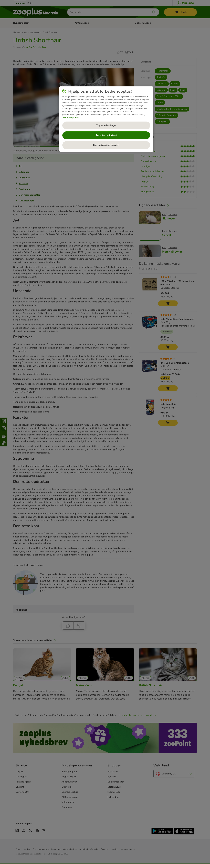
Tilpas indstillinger (106, 125)
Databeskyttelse (71, 117)
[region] (106, 119)
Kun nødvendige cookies (106, 145)
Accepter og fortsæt (106, 135)
